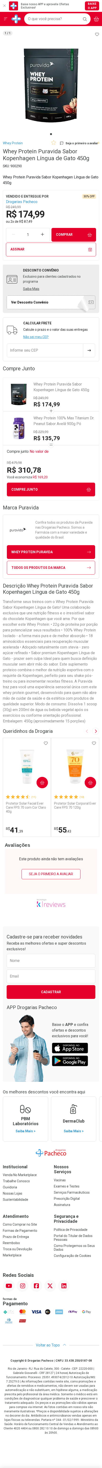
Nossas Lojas (12, 1193)
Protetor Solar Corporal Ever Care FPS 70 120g (75, 805)
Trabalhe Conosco (16, 1181)
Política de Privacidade (71, 1230)
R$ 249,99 (40, 398)
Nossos (62, 1169)
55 (62, 830)
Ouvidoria (10, 1187)
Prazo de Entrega (16, 1237)
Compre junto (24, 489)
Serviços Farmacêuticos (72, 1192)
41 (14, 830)
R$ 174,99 (46, 404)
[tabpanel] (51, 85)
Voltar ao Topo (48, 1345)
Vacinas (60, 1180)
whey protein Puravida (32, 552)
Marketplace (12, 1255)
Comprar (64, 234)
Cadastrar (51, 992)
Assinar (17, 249)
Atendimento (16, 1216)
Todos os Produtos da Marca (38, 568)
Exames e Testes (66, 1186)
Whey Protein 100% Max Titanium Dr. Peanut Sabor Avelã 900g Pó (63, 421)
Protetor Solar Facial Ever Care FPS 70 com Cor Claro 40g (26, 807)
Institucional (15, 1166)
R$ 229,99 (40, 432)
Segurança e (66, 1219)
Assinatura (62, 1205)
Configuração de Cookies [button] (72, 1256)
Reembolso (11, 1243)
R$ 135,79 (46, 438)
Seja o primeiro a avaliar (51, 874)
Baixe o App (92, 6)
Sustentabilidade (15, 1199)
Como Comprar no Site (20, 1224)
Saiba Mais (31, 289)
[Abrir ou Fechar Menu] (5, 19)
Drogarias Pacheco (21, 201)
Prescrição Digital (67, 1199)
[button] (51, 85)
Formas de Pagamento (20, 1230)
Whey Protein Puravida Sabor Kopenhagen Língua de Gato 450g (61, 387)
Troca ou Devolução (17, 1249)
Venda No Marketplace (20, 1175)
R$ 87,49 (25, 221)
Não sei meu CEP (36, 337)
